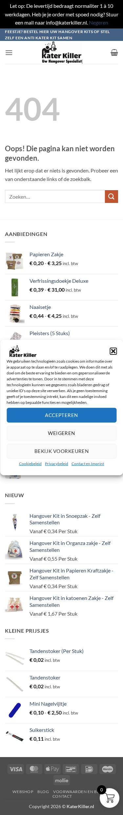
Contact (62, 796)
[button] (113, 351)
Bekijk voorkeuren (61, 451)
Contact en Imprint (88, 463)
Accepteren (61, 415)
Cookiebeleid (30, 463)
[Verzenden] (111, 196)
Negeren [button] (98, 22)
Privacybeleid (56, 463)
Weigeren (61, 433)
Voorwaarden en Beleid (81, 791)
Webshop (22, 791)
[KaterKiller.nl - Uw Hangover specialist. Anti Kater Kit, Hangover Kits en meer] (62, 52)
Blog (43, 791)
